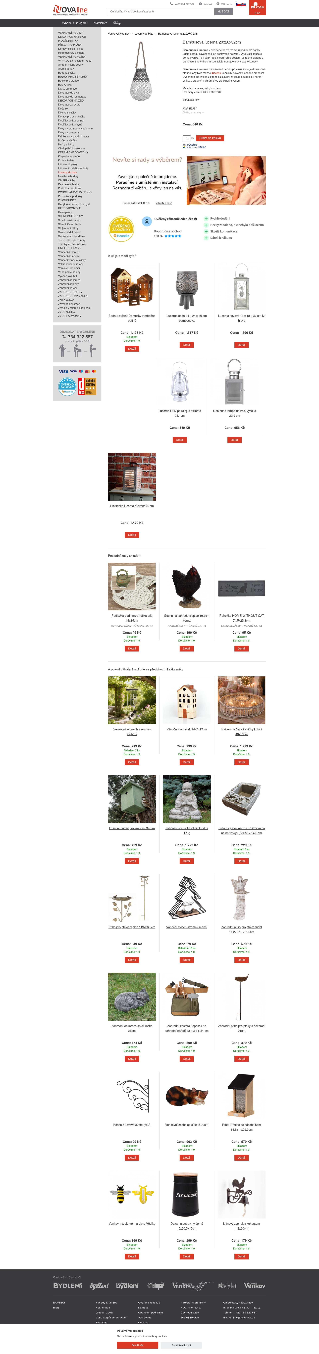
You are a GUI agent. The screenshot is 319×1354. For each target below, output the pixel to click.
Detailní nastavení (181, 1345)
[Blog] (117, 23)
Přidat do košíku (210, 138)
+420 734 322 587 (184, 4)
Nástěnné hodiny (68, 176)
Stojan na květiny (68, 228)
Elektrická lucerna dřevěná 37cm (132, 505)
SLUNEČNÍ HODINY (70, 216)
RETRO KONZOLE (69, 208)
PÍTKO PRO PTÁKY (70, 45)
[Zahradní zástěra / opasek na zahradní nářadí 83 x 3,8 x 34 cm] (187, 1021)
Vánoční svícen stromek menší (186, 926)
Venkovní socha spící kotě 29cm (186, 1124)
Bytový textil (65, 84)
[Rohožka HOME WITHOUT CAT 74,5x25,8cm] (242, 611)
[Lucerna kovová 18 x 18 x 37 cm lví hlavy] (242, 311)
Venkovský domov (118, 33)
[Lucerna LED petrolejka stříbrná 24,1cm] (180, 406)
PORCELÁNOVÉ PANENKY (75, 192)
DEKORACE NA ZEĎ (71, 100)
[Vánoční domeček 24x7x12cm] (187, 725)
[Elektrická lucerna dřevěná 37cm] (132, 501)
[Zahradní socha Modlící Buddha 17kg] (187, 823)
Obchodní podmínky (151, 1312)
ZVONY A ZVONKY (69, 316)
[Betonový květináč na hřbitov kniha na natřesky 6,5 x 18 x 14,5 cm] (242, 823)
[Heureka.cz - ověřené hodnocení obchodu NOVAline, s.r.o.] (67, 395)
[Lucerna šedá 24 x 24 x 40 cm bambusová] (187, 311)
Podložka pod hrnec (70, 188)
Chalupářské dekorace (71, 148)
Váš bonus (227, 4)
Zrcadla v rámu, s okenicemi (74, 308)
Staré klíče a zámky (69, 224)
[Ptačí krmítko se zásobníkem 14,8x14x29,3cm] (242, 1120)
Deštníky (63, 108)
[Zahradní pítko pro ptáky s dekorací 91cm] (242, 1021)
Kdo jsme (102, 1322)
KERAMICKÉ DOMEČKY (73, 152)
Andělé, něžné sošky (70, 64)
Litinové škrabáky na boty (73, 168)
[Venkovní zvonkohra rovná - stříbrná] (132, 725)
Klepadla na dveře (69, 156)
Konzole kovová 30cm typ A (132, 1124)
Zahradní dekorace (69, 280)
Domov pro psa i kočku (71, 116)
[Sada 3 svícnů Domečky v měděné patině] (132, 311)
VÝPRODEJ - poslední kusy (74, 60)
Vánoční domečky (68, 256)
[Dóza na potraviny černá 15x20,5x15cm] (187, 1219)
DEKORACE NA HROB (72, 37)
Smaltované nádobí (69, 220)
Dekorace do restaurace (72, 96)
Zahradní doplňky (68, 284)
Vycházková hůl (67, 276)
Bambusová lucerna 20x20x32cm (178, 33)
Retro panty (65, 212)
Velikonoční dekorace (71, 264)
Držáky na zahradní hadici (73, 136)
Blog (56, 1307)
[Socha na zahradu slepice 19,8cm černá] (187, 611)
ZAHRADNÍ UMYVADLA (73, 296)
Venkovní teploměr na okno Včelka (132, 1223)
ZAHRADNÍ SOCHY (70, 292)
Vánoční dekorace (68, 252)
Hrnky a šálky (66, 144)
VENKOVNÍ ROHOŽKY (72, 56)
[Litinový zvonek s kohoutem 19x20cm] (242, 1219)
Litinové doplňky (67, 164)
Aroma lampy (66, 68)
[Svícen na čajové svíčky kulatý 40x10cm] (242, 725)
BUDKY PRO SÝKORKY (73, 76)
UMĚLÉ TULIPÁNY (69, 248)
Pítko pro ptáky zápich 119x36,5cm (131, 926)
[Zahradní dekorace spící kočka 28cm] (132, 1021)
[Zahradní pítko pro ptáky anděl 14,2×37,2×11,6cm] (242, 922)
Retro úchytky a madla (71, 52)
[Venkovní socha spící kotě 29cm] (187, 1120)
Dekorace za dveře (69, 104)
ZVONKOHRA (66, 312)
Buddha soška (66, 72)
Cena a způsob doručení (111, 1317)
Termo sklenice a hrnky (71, 240)
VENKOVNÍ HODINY (70, 33)
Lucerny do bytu (67, 172)
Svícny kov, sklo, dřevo (71, 236)
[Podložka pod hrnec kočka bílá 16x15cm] (132, 611)
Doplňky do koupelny (70, 120)
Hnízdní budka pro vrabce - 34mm (132, 828)
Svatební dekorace (69, 232)
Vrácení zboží (104, 1312)
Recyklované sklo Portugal (74, 204)
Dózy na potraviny (68, 132)
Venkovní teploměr (69, 268)
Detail (132, 348)
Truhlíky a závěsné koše (72, 244)
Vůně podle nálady (69, 272)
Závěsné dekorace (69, 304)
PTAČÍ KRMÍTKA (68, 41)
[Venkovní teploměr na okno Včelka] (132, 1219)
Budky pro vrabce (68, 80)
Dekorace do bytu (68, 92)
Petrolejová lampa (69, 184)
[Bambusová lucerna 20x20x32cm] (141, 104)
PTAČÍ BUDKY (67, 200)
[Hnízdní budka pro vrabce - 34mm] (132, 823)
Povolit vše (137, 1345)
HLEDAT (223, 11)
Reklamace (103, 1307)
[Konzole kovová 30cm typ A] (132, 1120)
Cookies (143, 1322)
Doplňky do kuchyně (70, 124)
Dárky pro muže (67, 88)
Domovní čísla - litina (70, 49)
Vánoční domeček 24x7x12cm (187, 729)
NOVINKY (100, 23)
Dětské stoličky (67, 112)
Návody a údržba (106, 1302)
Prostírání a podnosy (70, 196)
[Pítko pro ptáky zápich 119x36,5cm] (132, 922)
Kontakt (208, 4)
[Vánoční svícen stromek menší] (187, 922)
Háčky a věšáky (67, 140)
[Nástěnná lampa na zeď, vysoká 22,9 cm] (235, 406)
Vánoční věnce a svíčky (72, 260)
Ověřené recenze (149, 1302)
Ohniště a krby (66, 180)
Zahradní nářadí (67, 288)
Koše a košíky (66, 160)
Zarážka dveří (66, 300)
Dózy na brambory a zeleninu (75, 128)
